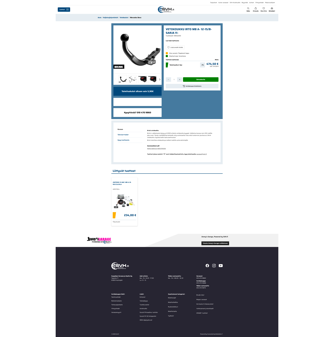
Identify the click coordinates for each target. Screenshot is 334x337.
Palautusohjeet (270, 2)
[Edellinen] (115, 79)
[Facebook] (207, 266)
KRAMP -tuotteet (202, 313)
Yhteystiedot (259, 2)
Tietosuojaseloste (117, 305)
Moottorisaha (172, 311)
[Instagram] (214, 266)
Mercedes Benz (135, 17)
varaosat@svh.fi (201, 154)
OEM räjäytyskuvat (146, 320)
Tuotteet (62, 9)
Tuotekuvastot (144, 305)
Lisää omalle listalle (176, 47)
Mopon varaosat (201, 299)
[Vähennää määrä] (168, 79)
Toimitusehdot (116, 297)
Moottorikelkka (173, 302)
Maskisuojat (172, 298)
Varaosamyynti (116, 312)
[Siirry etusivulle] (166, 9)
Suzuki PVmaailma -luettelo (149, 312)
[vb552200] (137, 49)
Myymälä (245, 2)
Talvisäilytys (144, 301)
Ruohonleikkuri (173, 307)
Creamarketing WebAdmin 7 (215, 334)
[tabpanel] (180, 142)
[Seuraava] (160, 79)
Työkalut (171, 316)
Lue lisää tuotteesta (172, 41)
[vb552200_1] (132, 79)
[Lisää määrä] (179, 79)
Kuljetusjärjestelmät (110, 17)
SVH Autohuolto (235, 2)
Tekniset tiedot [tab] (123, 134)
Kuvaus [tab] (120, 129)
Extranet (142, 297)
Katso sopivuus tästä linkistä (156, 149)
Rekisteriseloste (116, 301)
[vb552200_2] (142, 79)
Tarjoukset (213, 2)
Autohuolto (143, 308)
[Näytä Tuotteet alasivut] (67, 9)
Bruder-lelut (200, 295)
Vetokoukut (124, 17)
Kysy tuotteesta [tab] (123, 140)
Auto (99, 17)
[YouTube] (221, 266)
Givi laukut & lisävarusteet (204, 304)
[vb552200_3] (152, 79)
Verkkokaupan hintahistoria (193, 86)
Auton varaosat (223, 2)
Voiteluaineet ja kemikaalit (205, 308)
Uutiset (251, 2)
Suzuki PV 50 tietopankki (148, 316)
